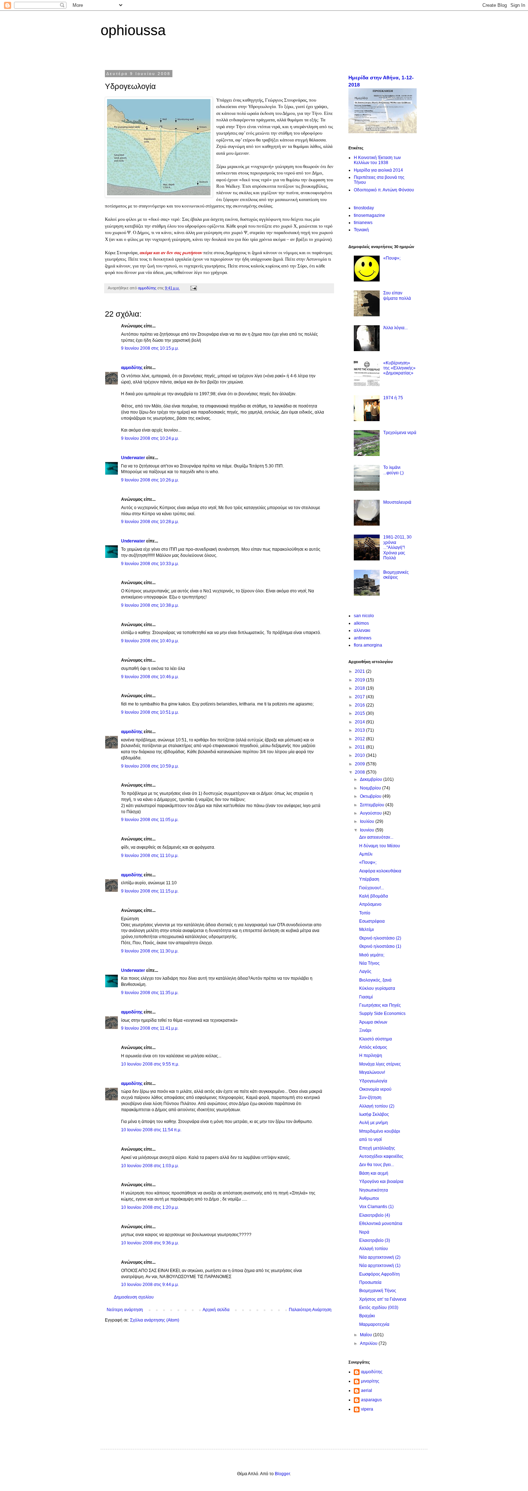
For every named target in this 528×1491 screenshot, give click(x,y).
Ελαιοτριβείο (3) (374, 1240)
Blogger (282, 1473)
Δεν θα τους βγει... (376, 1164)
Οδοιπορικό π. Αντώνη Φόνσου (384, 189)
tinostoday (364, 207)
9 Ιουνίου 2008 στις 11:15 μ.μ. (150, 891)
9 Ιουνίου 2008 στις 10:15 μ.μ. (150, 348)
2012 (360, 738)
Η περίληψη (370, 1055)
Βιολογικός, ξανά (375, 980)
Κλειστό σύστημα (375, 1039)
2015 (360, 713)
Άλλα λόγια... (395, 327)
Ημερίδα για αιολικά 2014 (378, 170)
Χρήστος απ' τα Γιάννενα (382, 1299)
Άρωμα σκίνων (373, 1022)
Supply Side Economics (382, 1013)
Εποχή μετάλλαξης (377, 1148)
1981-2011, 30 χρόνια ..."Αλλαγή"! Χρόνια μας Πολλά (397, 547)
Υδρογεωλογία (373, 1081)
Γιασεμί (366, 997)
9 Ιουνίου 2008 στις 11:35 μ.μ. (150, 992)
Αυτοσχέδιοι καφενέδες (381, 1156)
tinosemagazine (369, 215)
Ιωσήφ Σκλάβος (374, 1114)
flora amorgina (368, 645)
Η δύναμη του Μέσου (379, 845)
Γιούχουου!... (371, 887)
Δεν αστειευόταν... (376, 837)
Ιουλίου (367, 821)
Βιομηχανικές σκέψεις (396, 575)
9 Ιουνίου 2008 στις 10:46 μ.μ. (150, 676)
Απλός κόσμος (373, 1047)
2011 (360, 747)
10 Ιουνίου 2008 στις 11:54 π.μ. (151, 1129)
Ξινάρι (365, 1030)
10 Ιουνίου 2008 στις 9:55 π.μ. (150, 1064)
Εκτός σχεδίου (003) (378, 1307)
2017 (360, 696)
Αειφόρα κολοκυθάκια (380, 870)
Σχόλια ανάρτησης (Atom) (154, 1320)
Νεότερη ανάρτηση (125, 1309)
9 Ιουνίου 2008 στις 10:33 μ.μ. (150, 563)
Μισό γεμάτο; (371, 954)
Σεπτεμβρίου (372, 804)
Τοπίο (364, 912)
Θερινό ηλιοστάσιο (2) (380, 938)
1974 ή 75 (393, 397)
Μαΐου (366, 1334)
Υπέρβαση (369, 879)
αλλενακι (362, 630)
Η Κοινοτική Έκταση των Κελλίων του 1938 (377, 160)
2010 (360, 755)
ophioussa (133, 30)
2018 (360, 688)
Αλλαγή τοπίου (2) (376, 1106)
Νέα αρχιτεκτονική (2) (379, 1257)
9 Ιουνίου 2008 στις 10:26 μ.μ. (150, 480)
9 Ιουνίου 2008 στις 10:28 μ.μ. (150, 521)
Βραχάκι (367, 1315)
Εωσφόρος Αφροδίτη (379, 1274)
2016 (360, 705)
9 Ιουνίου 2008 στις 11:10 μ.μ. (150, 855)
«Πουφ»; (391, 258)
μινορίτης (370, 1381)
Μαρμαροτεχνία (374, 1324)
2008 (360, 772)
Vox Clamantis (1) (376, 1206)
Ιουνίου (367, 830)
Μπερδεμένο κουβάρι (379, 1131)
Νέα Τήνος (369, 963)
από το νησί (370, 1139)
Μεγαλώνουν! (372, 1072)
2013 (360, 730)
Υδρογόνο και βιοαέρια (381, 1181)
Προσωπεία (370, 1282)
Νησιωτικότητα (373, 1190)
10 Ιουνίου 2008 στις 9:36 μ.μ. (150, 1242)
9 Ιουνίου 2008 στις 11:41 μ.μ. (150, 1028)
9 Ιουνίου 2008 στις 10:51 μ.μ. (150, 712)
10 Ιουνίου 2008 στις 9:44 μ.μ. (150, 1284)
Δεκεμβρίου (371, 779)
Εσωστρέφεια (372, 921)
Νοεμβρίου (371, 788)
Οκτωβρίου (371, 796)
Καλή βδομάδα (373, 896)
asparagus (371, 1399)
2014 (360, 721)
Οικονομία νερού (375, 1089)
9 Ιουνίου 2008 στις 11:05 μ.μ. (150, 819)
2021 (360, 671)
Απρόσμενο (370, 904)
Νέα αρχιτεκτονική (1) (379, 1265)
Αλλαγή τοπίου (373, 1248)
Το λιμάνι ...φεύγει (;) (393, 470)
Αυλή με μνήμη (373, 1122)
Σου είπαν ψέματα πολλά (397, 295)
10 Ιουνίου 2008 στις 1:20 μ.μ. (150, 1207)
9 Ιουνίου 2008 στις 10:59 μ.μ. (150, 766)
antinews (362, 637)
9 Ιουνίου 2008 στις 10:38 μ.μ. (150, 605)
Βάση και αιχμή (373, 1173)
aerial (366, 1390)
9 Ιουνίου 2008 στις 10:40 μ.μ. (150, 640)
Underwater (133, 457)
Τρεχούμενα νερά (399, 432)
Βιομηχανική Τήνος (377, 1290)
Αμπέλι (365, 854)
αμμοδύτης (132, 367)
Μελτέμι (366, 929)
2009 (360, 764)
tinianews (363, 222)
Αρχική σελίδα (216, 1309)
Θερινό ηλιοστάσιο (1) (380, 946)
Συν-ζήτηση (370, 1097)
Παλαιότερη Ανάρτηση (310, 1309)
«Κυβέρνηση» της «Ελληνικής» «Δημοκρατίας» (399, 368)
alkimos (361, 623)
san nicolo (364, 615)
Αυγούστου (371, 813)
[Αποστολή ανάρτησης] (193, 288)
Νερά (364, 1232)
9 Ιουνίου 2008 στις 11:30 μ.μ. (150, 951)
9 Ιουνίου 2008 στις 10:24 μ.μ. (150, 438)
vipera (367, 1409)
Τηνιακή (361, 229)
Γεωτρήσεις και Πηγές (380, 1005)
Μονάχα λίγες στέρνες (380, 1064)
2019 (360, 679)
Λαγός (365, 971)
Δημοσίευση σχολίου (134, 1297)
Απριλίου (369, 1343)
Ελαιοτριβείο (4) (374, 1215)
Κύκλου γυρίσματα (377, 988)
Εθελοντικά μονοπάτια (380, 1223)
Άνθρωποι (369, 1198)
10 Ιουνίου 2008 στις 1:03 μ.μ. (150, 1165)
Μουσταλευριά (397, 502)
